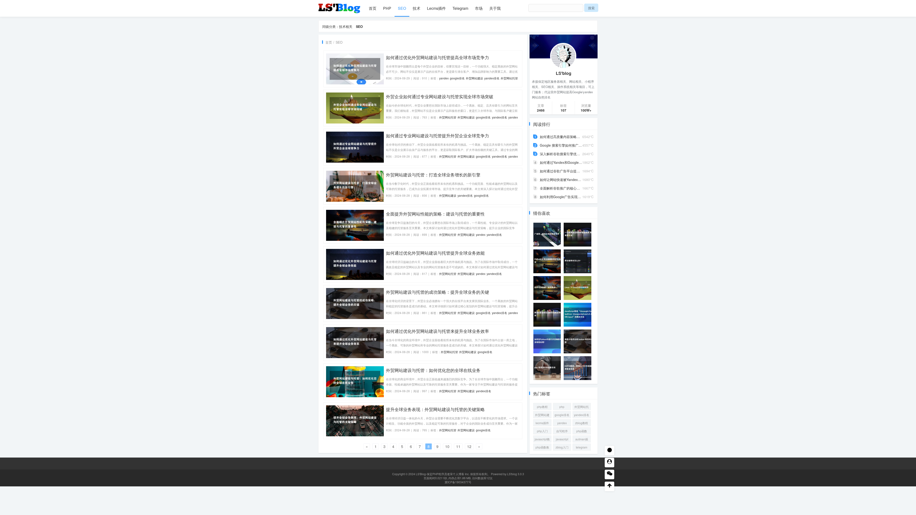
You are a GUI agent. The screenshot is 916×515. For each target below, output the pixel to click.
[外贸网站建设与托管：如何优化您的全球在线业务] (355, 381)
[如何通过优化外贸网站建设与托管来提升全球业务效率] (355, 342)
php (561, 407)
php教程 (542, 407)
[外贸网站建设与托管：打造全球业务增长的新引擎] (355, 185)
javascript (562, 439)
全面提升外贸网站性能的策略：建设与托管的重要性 (435, 214)
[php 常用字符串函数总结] (548, 368)
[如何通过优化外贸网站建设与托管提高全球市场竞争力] (355, 68)
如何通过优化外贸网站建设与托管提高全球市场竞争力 (437, 57)
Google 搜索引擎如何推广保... (562, 145)
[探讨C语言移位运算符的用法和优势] (548, 315)
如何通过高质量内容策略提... (561, 136)
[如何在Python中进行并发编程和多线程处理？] (548, 341)
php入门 (542, 431)
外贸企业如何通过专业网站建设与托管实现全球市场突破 (439, 96)
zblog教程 (581, 423)
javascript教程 (542, 440)
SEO (402, 8)
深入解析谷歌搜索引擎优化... (561, 153)
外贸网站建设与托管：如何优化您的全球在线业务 (433, 370)
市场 (479, 8)
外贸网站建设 (474, 78)
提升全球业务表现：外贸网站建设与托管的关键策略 (435, 409)
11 (458, 446)
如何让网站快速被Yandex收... (562, 179)
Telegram (460, 8)
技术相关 (345, 26)
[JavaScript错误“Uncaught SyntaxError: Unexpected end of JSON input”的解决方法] (579, 315)
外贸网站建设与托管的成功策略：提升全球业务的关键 (437, 292)
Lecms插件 (436, 8)
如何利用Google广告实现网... (562, 196)
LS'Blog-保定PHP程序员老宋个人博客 (440, 474)
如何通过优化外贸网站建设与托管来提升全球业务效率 (437, 331)
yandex (444, 78)
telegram (581, 447)
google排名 (457, 78)
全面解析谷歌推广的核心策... (561, 188)
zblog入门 (562, 447)
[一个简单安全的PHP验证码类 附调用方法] (579, 235)
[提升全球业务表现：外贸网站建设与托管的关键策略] (355, 420)
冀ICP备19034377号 (458, 482)
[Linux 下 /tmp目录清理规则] (579, 288)
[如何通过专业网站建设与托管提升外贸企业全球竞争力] (355, 146)
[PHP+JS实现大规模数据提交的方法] (548, 261)
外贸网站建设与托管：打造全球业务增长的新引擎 (433, 175)
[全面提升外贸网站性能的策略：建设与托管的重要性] (355, 224)
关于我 (495, 8)
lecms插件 (542, 423)
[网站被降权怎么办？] (579, 261)
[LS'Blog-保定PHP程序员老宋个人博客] (339, 6)
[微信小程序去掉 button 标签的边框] (579, 341)
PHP (387, 8)
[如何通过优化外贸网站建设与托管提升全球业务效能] (355, 264)
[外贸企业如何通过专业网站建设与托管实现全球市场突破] (355, 107)
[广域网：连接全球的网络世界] (548, 235)
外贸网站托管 (509, 78)
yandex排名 (492, 78)
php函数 (581, 431)
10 (447, 446)
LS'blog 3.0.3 (515, 474)
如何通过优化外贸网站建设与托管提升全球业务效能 (435, 253)
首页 (372, 8)
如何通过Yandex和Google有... (562, 162)
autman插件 (581, 440)
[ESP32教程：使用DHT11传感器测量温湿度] (579, 368)
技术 (416, 8)
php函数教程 (542, 448)
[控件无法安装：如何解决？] (548, 288)
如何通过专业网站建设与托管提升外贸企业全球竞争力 (437, 136)
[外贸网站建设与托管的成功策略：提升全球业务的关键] (355, 303)
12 (469, 446)
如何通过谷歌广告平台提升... (561, 171)
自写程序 (562, 431)
